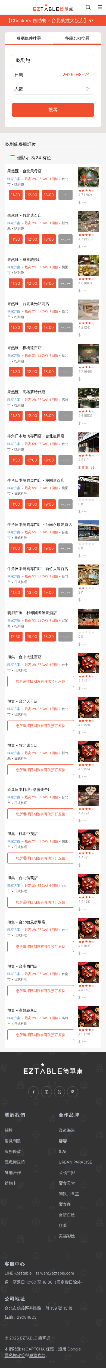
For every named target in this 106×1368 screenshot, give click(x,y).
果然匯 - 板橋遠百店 (24, 347)
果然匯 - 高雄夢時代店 (26, 391)
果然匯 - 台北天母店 (24, 171)
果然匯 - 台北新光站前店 (28, 303)
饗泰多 (65, 1204)
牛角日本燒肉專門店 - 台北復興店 (35, 436)
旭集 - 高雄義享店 (22, 1010)
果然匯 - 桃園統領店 (24, 259)
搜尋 (53, 109)
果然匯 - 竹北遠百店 (24, 215)
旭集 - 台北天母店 (22, 701)
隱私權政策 (15, 1162)
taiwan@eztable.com (55, 1273)
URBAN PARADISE (75, 1162)
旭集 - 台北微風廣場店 (26, 922)
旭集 (63, 1151)
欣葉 (63, 1225)
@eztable (23, 1273)
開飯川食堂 (69, 1193)
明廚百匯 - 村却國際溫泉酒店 (32, 612)
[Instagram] (46, 1091)
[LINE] (72, 1091)
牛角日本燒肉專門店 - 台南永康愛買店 (39, 524)
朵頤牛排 (67, 1172)
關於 (9, 1130)
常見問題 (13, 1141)
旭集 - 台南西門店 (22, 966)
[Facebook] (33, 1091)
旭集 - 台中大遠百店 (24, 656)
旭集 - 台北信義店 (22, 877)
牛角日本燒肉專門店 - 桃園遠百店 (35, 480)
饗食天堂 (67, 1183)
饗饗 (63, 1141)
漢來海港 (67, 1130)
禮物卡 (11, 1183)
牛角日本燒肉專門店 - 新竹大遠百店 (37, 568)
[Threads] (59, 1091)
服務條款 (13, 1151)
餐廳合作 (13, 1172)
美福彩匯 (67, 1235)
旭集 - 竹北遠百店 (22, 745)
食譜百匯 (67, 1214)
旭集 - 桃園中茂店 (22, 833)
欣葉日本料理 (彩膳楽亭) (28, 789)
